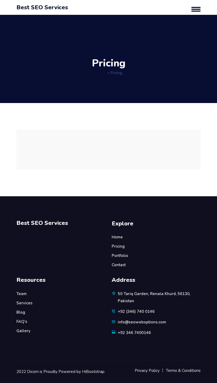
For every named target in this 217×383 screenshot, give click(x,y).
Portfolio (120, 255)
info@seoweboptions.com (142, 322)
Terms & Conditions (183, 370)
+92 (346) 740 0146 (136, 311)
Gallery (23, 330)
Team (21, 293)
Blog (20, 312)
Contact (119, 265)
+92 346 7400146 (134, 332)
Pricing (118, 246)
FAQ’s (21, 321)
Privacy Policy (147, 370)
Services (24, 303)
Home (100, 72)
